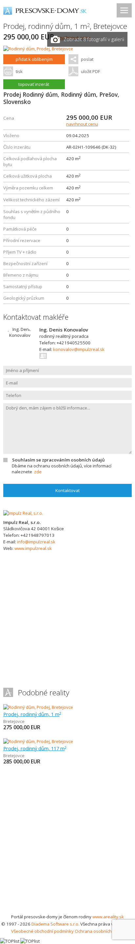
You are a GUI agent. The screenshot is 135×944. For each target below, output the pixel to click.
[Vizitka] (43, 356)
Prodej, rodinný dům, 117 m (35, 748)
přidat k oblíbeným (34, 59)
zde (38, 472)
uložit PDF (90, 71)
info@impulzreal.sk (36, 542)
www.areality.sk (108, 917)
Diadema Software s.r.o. (55, 924)
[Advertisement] (67, 842)
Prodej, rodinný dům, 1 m (32, 714)
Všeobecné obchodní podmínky (42, 931)
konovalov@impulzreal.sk (79, 349)
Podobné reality (43, 692)
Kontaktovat (67, 490)
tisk (19, 71)
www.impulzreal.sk (33, 548)
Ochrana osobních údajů (99, 931)
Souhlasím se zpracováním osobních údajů (58, 460)
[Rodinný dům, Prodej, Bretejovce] (38, 49)
